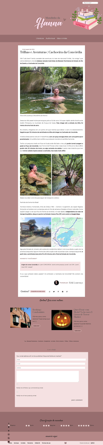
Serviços (16, 443)
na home (53, 341)
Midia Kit (37, 443)
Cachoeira (40, 341)
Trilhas (66, 341)
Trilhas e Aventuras (74, 341)
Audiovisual (50, 38)
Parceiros (30, 443)
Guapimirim (47, 341)
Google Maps (75, 214)
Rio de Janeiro (60, 341)
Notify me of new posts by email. (26, 395)
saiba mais (36, 325)
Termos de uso (46, 443)
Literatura (40, 38)
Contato (23, 443)
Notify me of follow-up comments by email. (29, 388)
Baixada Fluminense (32, 341)
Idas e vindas (62, 38)
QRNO (92, 443)
